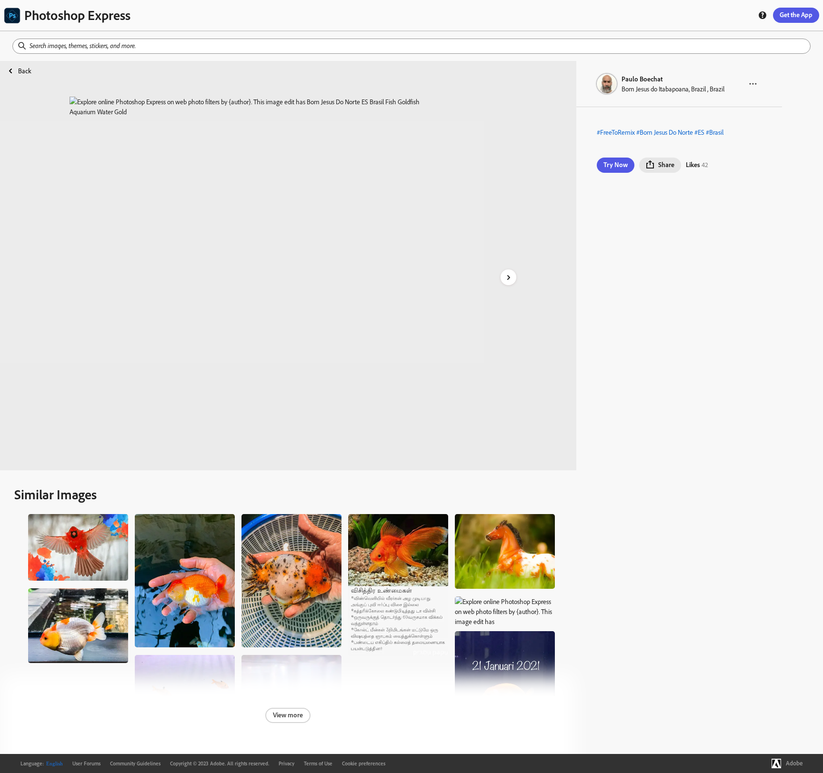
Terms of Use (318, 763)
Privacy (286, 763)
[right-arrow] (508, 277)
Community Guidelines (135, 763)
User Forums (86, 763)
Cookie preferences (363, 763)
